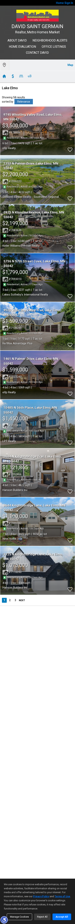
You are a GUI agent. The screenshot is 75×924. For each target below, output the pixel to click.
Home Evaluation (22, 46)
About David (17, 40)
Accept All (62, 916)
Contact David (37, 52)
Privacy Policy (41, 896)
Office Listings (54, 46)
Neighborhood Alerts (49, 40)
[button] (4, 919)
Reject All (42, 916)
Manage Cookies (19, 916)
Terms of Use (62, 896)
